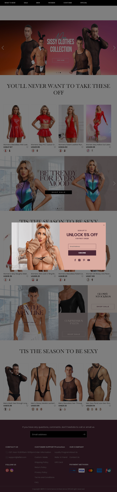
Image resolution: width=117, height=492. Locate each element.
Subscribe (82, 253)
